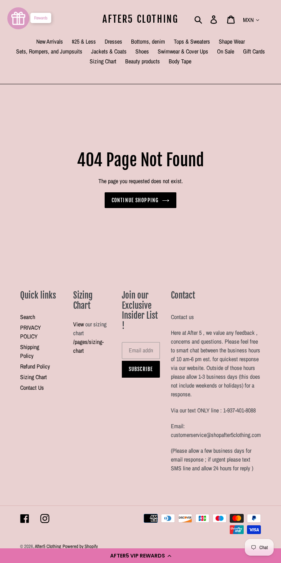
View (78, 324)
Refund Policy (35, 366)
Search (27, 317)
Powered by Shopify (80, 546)
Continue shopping (135, 200)
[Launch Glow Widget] (18, 18)
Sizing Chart (33, 377)
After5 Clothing (140, 19)
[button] (140, 555)
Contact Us (32, 388)
